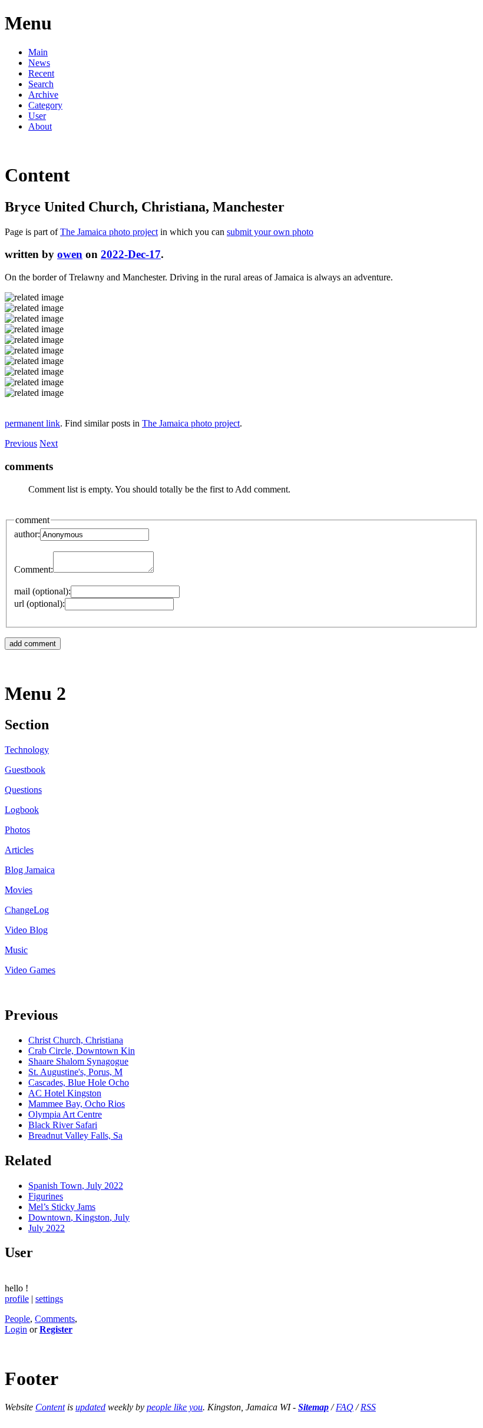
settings (49, 1299)
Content (50, 1407)
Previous (21, 443)
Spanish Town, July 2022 (75, 1186)
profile (17, 1299)
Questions (23, 790)
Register (55, 1329)
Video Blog (26, 930)
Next (48, 443)
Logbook (22, 810)
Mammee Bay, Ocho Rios (76, 1104)
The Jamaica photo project (109, 232)
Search (41, 84)
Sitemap (313, 1407)
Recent (41, 73)
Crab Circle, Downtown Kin (81, 1051)
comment (32, 520)
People (17, 1319)
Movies (18, 890)
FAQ (344, 1407)
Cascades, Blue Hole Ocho (78, 1082)
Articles (19, 850)
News (39, 63)
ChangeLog (27, 910)
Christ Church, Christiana (75, 1040)
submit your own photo (270, 232)
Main (38, 52)
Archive (43, 95)
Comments (55, 1319)
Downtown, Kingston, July (79, 1217)
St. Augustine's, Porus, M (75, 1072)
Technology (27, 750)
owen (69, 254)
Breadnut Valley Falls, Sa (75, 1135)
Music (16, 950)
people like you (175, 1407)
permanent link (32, 423)
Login (16, 1329)
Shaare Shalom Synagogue (78, 1061)
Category (45, 105)
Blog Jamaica (30, 870)
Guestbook (25, 770)
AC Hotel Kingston (64, 1093)
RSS (368, 1407)
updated (90, 1407)
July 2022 (46, 1228)
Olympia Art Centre (65, 1114)
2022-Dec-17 (131, 254)
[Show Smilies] (160, 569)
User (37, 116)
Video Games (30, 970)
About (40, 126)
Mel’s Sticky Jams (61, 1207)
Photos (17, 830)
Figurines (45, 1196)
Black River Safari (62, 1125)
